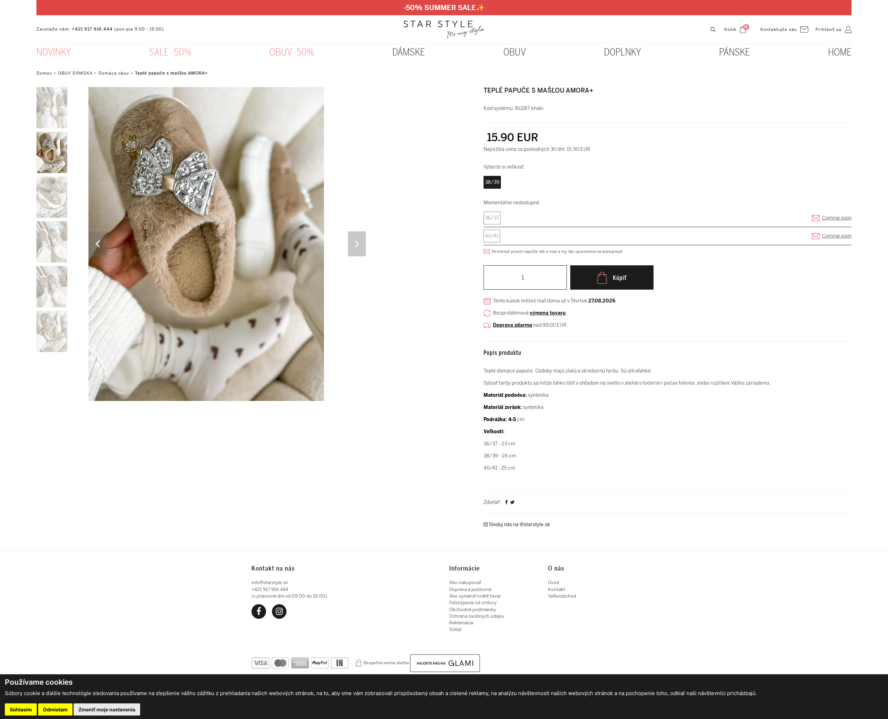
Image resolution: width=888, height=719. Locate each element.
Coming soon (837, 218)
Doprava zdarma (512, 325)
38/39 (492, 182)
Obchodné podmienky (472, 609)
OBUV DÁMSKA (76, 73)
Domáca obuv (114, 73)
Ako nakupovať (465, 582)
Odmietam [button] (55, 709)
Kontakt (556, 589)
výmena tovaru (548, 313)
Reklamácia (461, 622)
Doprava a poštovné (470, 589)
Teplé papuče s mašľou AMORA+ (171, 73)
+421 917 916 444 (92, 29)
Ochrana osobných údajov (477, 616)
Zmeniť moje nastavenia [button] (106, 709)
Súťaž (455, 629)
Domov (44, 73)
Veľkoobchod (562, 596)
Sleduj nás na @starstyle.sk (519, 525)
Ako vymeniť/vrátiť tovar (475, 596)
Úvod (553, 582)
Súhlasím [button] (21, 709)
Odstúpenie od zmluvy (473, 602)
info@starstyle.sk (269, 582)
